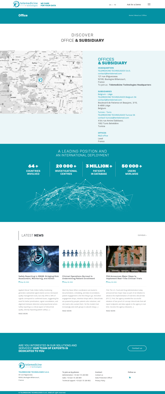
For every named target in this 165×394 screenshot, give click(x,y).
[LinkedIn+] (130, 377)
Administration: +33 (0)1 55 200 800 (75, 375)
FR (115, 5)
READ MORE (23, 314)
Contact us (137, 348)
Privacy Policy (100, 380)
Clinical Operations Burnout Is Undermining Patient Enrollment (78, 277)
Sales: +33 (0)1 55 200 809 (71, 378)
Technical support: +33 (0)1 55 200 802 (76, 380)
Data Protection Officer (103, 378)
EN (110, 5)
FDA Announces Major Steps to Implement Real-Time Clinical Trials (124, 277)
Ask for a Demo (134, 4)
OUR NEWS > (142, 235)
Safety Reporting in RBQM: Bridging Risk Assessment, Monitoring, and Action (39, 277)
